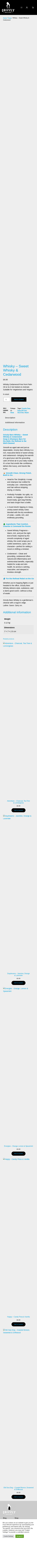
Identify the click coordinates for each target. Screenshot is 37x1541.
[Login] (27, 7)
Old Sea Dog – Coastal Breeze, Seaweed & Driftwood (18, 1488)
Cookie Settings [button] (8, 1536)
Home (5, 18)
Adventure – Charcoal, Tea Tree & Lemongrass (18, 802)
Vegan (26, 412)
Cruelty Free (26, 408)
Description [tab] (10, 418)
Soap (10, 18)
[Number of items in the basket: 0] (33, 7)
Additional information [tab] (15, 422)
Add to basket (19, 399)
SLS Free (20, 412)
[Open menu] (21, 7)
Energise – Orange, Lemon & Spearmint (18, 1146)
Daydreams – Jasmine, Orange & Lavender (18, 974)
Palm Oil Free (22, 410)
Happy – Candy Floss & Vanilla (18, 1317)
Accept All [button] (20, 1536)
